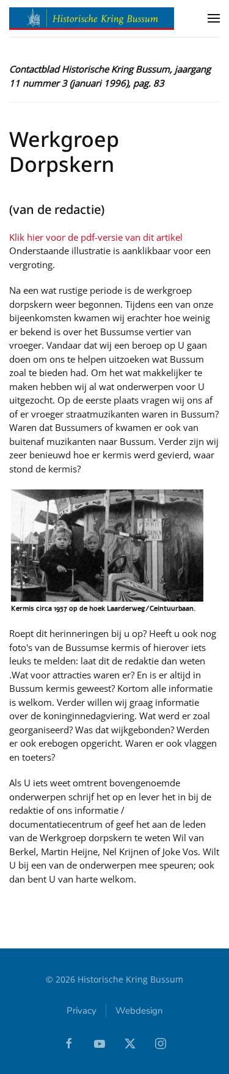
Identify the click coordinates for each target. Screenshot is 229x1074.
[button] (214, 18)
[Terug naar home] (91, 18)
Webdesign (139, 1011)
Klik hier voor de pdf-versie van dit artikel (96, 237)
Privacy (81, 1011)
